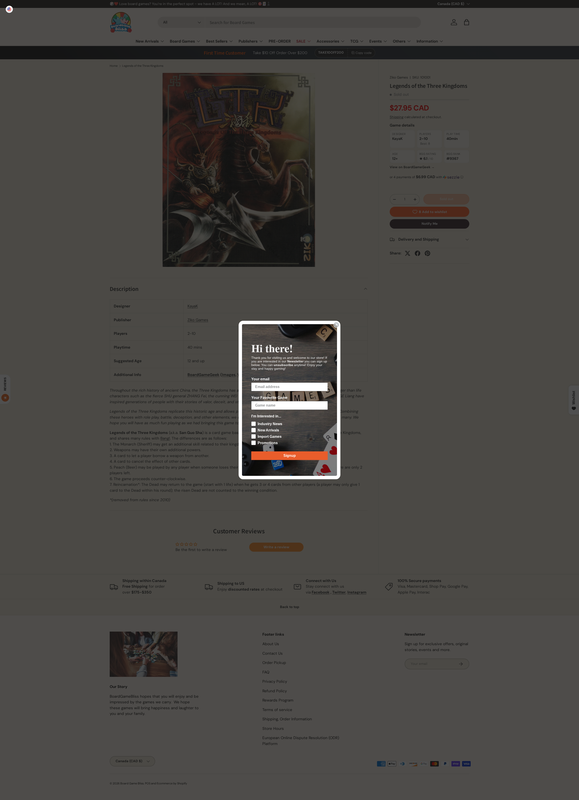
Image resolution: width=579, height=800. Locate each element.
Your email (260, 379)
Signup (289, 455)
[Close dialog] (336, 325)
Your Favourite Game (269, 398)
